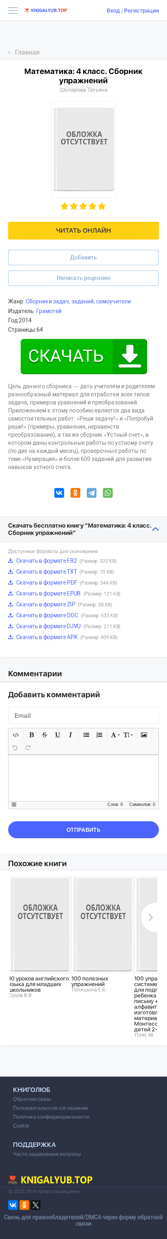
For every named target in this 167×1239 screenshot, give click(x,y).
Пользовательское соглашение (50, 1108)
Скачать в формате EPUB (67, 593)
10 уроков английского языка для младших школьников (39, 984)
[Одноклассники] (75, 494)
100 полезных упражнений (89, 981)
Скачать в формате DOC (66, 615)
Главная (27, 52)
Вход (113, 10)
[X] (36, 1205)
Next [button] (149, 917)
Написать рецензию (84, 278)
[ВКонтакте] (59, 494)
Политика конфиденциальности (51, 1117)
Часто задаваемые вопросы (47, 1154)
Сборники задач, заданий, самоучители (78, 301)
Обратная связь (32, 1099)
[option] (39, 937)
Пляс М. (144, 1035)
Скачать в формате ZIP (63, 604)
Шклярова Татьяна (83, 89)
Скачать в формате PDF (66, 582)
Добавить (83, 257)
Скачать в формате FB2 (65, 560)
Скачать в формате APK (66, 637)
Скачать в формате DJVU (67, 626)
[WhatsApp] (108, 494)
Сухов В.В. (21, 995)
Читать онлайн (83, 230)
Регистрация (141, 10)
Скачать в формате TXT (64, 571)
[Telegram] (92, 494)
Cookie (21, 1126)
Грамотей (49, 311)
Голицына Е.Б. (89, 990)
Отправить (83, 830)
